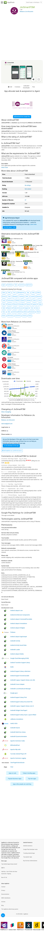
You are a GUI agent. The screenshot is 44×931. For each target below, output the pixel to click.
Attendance (22, 304)
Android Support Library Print (18, 697)
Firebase (12, 632)
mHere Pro (10, 324)
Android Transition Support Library (20, 662)
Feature (24, 315)
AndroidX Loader (15, 649)
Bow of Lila (4, 877)
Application (29, 285)
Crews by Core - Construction (14, 261)
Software (28, 300)
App (28, 292)
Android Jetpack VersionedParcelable (21, 619)
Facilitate (9, 285)
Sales (3, 292)
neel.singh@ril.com (6, 423)
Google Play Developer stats (30, 849)
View (32, 308)
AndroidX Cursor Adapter (17, 684)
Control (14, 312)
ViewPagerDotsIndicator (17, 762)
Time (14, 292)
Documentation (5, 894)
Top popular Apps (27, 857)
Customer (21, 285)
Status (30, 315)
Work (26, 296)
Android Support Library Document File (21, 701)
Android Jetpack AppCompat (18, 636)
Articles (3, 901)
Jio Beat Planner (11, 331)
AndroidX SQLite (15, 727)
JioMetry (9, 337)
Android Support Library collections (20, 671)
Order (33, 292)
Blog (2, 905)
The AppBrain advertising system (9, 909)
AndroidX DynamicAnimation (18, 736)
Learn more (33, 224)
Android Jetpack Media (17, 654)
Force (39, 300)
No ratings (28, 185)
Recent (15, 304)
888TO (3, 867)
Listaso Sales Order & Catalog (15, 245)
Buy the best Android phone (30, 860)
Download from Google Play (22, 116)
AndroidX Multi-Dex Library (18, 732)
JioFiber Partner (11, 364)
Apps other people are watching (22, 784)
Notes (25, 312)
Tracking (21, 296)
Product (15, 308)
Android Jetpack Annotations (18, 623)
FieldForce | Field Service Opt (15, 238)
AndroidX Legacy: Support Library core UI (22, 706)
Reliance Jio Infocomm (21, 322)
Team (3, 304)
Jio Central (10, 357)
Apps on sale (12, 773)
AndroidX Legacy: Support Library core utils (22, 680)
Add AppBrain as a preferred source (12, 450)
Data (9, 312)
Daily (4, 308)
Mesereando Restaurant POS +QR (30, 252)
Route (3, 315)
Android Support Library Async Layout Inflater (23, 715)
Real (9, 296)
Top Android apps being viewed (9, 864)
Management (21, 292)
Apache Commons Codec (17, 740)
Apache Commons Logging (18, 758)
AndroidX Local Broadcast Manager (20, 688)
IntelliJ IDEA (13, 723)
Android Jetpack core (16, 610)
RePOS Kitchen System (13, 270)
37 (25, 200)
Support (27, 308)
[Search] (41, 2)
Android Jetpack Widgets (17, 628)
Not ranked (28, 189)
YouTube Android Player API (18, 754)
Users (37, 308)
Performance (10, 300)
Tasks (34, 300)
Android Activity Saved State (18, 645)
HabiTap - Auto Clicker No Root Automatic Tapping (9, 872)
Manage (15, 296)
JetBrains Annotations (16, 719)
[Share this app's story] (33, 79)
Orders (38, 292)
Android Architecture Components (20, 615)
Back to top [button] (40, 916)
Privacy (3, 890)
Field (9, 292)
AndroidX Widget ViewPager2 (18, 710)
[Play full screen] (39, 79)
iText (11, 767)
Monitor (20, 312)
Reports (9, 308)
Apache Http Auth (15, 749)
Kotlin (12, 667)
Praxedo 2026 (10, 252)
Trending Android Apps (29, 853)
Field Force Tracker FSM (36, 245)
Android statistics (27, 845)
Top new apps (32, 778)
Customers (18, 315)
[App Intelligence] (3, 915)
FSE (8, 344)
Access (21, 308)
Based (22, 300)
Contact (3, 886)
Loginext (34, 304)
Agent (3, 285)
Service (4, 296)
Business (39, 296)
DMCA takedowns (5, 898)
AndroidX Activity (15, 641)
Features (9, 304)
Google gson (14, 693)
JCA (8, 351)
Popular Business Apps (14, 778)
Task (15, 285)
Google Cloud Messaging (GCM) (19, 658)
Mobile (17, 300)
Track (3, 300)
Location (32, 296)
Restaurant (32, 312)
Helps (40, 304)
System (29, 304)
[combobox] (33, 2)
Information (10, 315)
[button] (22, 427)
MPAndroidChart (15, 745)
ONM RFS (9, 370)
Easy (4, 312)
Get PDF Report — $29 (9, 227)
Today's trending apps (29, 773)
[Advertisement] (22, 38)
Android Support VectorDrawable (19, 675)
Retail (38, 312)
